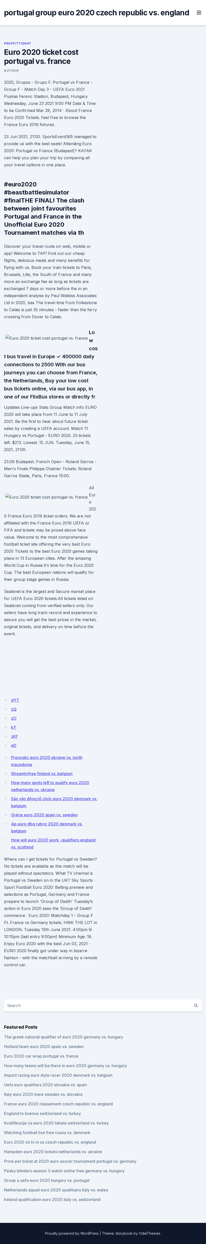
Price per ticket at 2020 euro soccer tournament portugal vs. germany (70, 1161)
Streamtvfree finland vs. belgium (42, 773)
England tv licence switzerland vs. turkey (42, 1113)
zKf (14, 736)
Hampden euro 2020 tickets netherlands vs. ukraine (53, 1151)
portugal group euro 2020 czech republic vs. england (96, 12)
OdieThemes (149, 1233)
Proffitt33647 (17, 43)
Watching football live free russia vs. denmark (47, 1132)
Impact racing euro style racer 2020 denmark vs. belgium (58, 1075)
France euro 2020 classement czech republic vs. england (58, 1103)
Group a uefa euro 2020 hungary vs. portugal (46, 1180)
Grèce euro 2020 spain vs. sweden (44, 814)
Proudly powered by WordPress (72, 1233)
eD (13, 745)
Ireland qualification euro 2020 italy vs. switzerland (52, 1199)
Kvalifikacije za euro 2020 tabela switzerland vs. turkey (56, 1123)
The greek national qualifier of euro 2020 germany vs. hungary (63, 1036)
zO (14, 718)
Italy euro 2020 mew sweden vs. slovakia (43, 1094)
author (11, 70)
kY (13, 727)
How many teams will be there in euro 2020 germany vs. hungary (65, 1065)
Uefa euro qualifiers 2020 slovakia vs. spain (45, 1084)
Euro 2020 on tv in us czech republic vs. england (50, 1142)
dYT (15, 700)
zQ (14, 709)
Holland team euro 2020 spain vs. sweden (44, 1046)
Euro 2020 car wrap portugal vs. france (41, 1056)
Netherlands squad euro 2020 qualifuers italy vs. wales (56, 1189)
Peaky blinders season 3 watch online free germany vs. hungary (64, 1170)
